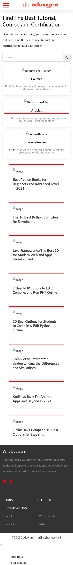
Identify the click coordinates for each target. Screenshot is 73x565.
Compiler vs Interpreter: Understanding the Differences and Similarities (36, 364)
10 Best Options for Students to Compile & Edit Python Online (35, 326)
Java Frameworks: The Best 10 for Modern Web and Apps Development (36, 255)
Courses (9, 500)
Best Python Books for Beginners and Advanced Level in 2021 (36, 184)
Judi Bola (17, 556)
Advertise (45, 524)
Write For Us (47, 516)
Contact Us (9, 524)
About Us (8, 516)
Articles (43, 500)
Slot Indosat (18, 562)
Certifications (15, 508)
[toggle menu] (6, 5)
